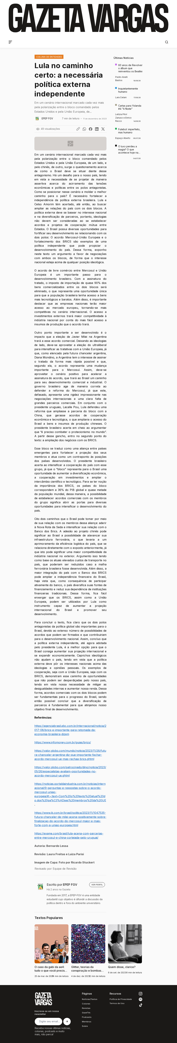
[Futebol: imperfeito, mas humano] (128, 133)
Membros (86, 1021)
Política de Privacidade (121, 999)
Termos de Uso (117, 1003)
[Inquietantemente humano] (128, 93)
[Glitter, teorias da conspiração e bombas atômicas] (88, 951)
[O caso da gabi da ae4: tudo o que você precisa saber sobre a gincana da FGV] (51, 951)
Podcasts (86, 1017)
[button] (166, 42)
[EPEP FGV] (49, 118)
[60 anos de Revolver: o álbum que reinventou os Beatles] (128, 72)
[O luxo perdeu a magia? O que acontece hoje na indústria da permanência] (128, 152)
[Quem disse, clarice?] (125, 951)
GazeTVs (86, 1012)
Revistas (86, 1008)
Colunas (86, 1003)
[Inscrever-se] (67, 1021)
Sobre (85, 1026)
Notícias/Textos (89, 999)
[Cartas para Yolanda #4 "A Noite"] (128, 113)
